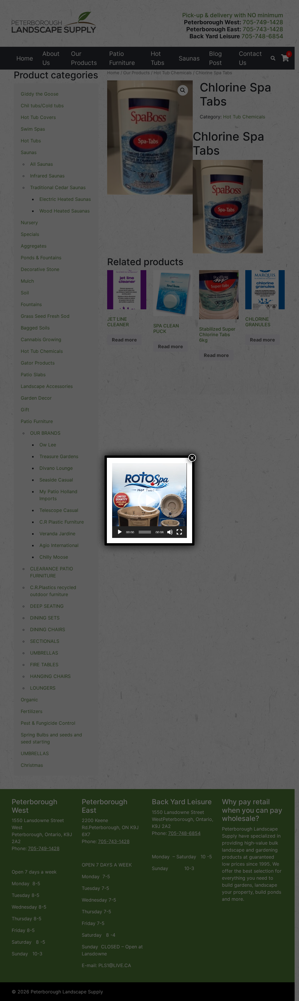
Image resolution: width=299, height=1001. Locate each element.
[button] (149, 500)
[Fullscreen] (179, 532)
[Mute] (170, 532)
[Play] (120, 532)
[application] (149, 500)
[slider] (145, 532)
